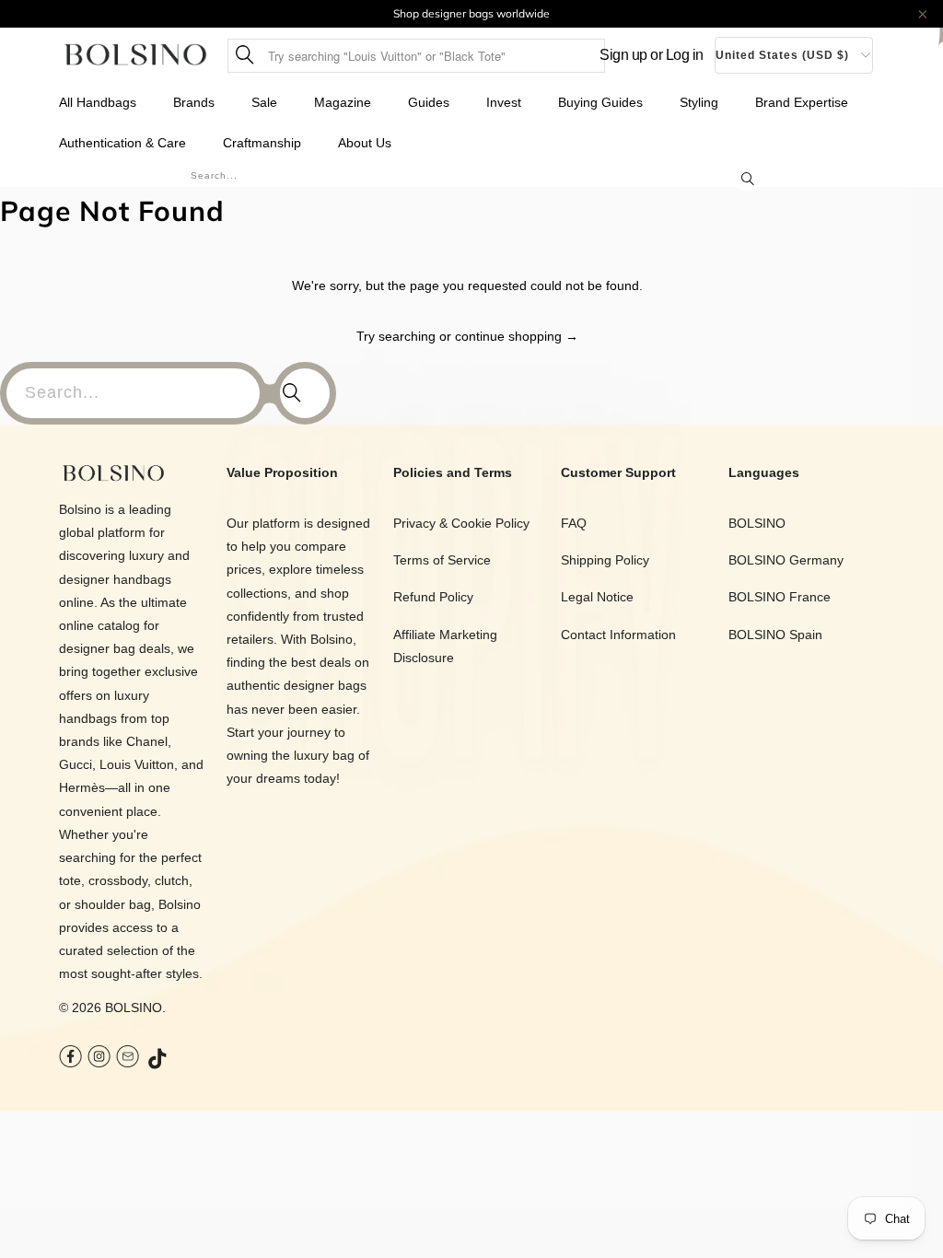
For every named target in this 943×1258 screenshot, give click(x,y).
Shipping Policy (605, 560)
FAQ (574, 523)
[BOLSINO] (136, 56)
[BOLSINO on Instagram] (99, 1058)
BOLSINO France (779, 596)
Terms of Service (442, 560)
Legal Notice (597, 596)
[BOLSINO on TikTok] (158, 1060)
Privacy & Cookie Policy (461, 523)
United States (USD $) (782, 55)
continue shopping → (516, 336)
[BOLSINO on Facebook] (70, 1058)
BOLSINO (133, 1007)
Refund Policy (433, 596)
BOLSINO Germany (786, 560)
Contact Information (618, 634)
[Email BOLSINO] (127, 1058)
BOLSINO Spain (775, 634)
